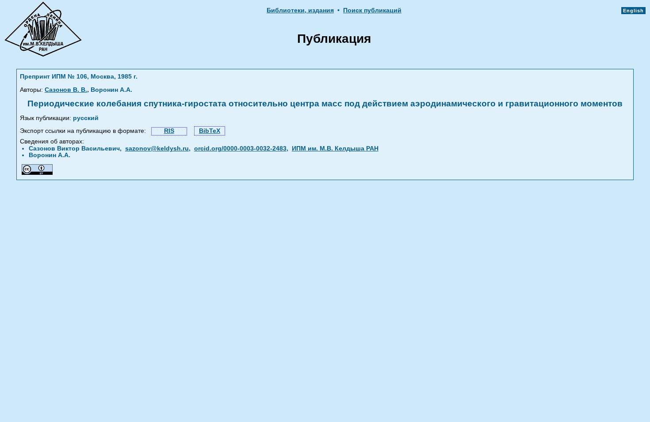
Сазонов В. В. (66, 90)
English (633, 10)
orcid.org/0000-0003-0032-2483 (240, 148)
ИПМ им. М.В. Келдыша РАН (335, 148)
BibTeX (209, 131)
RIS (169, 131)
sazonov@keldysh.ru (157, 148)
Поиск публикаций (372, 10)
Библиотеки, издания (300, 10)
